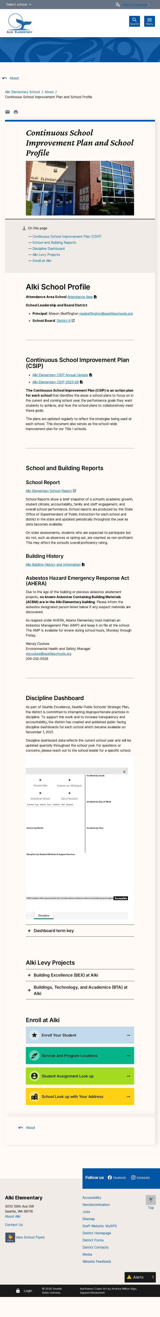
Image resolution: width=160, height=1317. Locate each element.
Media (87, 1254)
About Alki (12, 1216)
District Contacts (95, 1247)
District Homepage (96, 1233)
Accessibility (91, 1197)
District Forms (93, 1240)
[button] (30, 4)
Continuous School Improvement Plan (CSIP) (66, 236)
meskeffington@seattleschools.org (106, 313)
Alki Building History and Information (53, 564)
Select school (16, 4)
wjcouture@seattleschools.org (48, 654)
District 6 (64, 320)
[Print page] (15, 111)
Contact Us (14, 1225)
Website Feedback (96, 1261)
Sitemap (88, 1219)
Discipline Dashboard (48, 248)
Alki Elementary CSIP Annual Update (60, 375)
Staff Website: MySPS (99, 1226)
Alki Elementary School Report (49, 491)
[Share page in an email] (7, 111)
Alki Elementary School (22, 92)
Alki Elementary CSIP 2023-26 (55, 382)
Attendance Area (80, 297)
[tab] (80, 931)
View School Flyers (30, 1237)
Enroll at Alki (41, 261)
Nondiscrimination (96, 1205)
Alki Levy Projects (46, 254)
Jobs (86, 1212)
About (14, 78)
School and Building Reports (54, 242)
